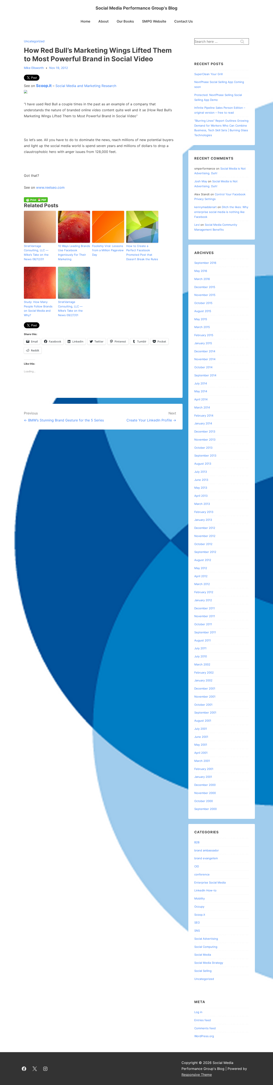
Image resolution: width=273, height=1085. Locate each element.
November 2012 (204, 536)
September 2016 (205, 262)
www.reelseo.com (50, 187)
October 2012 (203, 544)
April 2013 (201, 495)
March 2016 (202, 279)
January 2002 (203, 680)
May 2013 (200, 487)
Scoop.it (44, 85)
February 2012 (203, 592)
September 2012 (205, 552)
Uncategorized (34, 41)
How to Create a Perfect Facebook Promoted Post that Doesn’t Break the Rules (142, 252)
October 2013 (203, 447)
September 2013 (205, 455)
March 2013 (202, 503)
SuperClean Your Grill (208, 74)
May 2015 (200, 319)
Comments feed (205, 1028)
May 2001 (200, 744)
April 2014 (201, 399)
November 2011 (204, 616)
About (103, 21)
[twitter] (35, 1068)
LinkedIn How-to (205, 890)
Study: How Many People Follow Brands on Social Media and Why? (38, 308)
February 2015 (203, 335)
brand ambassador (206, 850)
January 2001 (203, 776)
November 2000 (205, 793)
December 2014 (204, 351)
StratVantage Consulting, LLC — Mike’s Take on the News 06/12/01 (36, 252)
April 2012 (201, 576)
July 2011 (200, 648)
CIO (196, 866)
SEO (197, 922)
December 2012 (204, 528)
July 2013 (200, 471)
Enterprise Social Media (210, 882)
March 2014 (202, 407)
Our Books (125, 21)
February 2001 (203, 769)
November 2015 (204, 295)
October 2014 (203, 367)
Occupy (199, 906)
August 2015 (202, 311)
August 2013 (202, 463)
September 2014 (205, 375)
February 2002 (204, 672)
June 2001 (201, 736)
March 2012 (202, 584)
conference (202, 874)
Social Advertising (206, 938)
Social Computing (205, 946)
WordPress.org (204, 1036)
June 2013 (201, 479)
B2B (196, 842)
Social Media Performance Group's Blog (136, 8)
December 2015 (204, 287)
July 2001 (200, 728)
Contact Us (183, 21)
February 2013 (203, 512)
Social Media (202, 954)
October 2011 (203, 624)
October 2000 (203, 801)
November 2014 (204, 359)
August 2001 (202, 720)
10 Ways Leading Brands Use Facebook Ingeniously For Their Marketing (74, 252)
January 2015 (203, 343)
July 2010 (200, 656)
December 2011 (204, 608)
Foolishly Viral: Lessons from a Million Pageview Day (108, 250)
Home (85, 21)
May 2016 (200, 271)
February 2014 (203, 415)
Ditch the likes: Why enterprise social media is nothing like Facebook (221, 211)
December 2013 (204, 431)
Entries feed (202, 1020)
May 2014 (200, 391)
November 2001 (204, 696)
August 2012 (202, 560)
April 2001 (201, 752)
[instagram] (45, 1068)
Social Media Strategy (208, 962)
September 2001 (205, 712)
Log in (198, 1012)
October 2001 (203, 704)
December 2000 (205, 785)
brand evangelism (206, 858)
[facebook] (24, 1068)
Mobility (199, 898)
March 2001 (202, 760)
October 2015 (203, 303)
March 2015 (202, 327)
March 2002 (202, 664)
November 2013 (204, 439)
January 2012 (203, 600)
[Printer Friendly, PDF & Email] (36, 199)
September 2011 (205, 632)
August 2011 (202, 640)
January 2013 (203, 519)
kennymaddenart (205, 207)
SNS (197, 930)
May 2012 (200, 568)
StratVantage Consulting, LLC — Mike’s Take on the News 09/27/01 (70, 308)
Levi (197, 224)
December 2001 (204, 688)
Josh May (200, 181)
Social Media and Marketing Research (85, 86)
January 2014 (203, 423)
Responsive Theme (197, 1074)
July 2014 (200, 383)
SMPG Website (154, 21)
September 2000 (205, 809)
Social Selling (203, 970)
